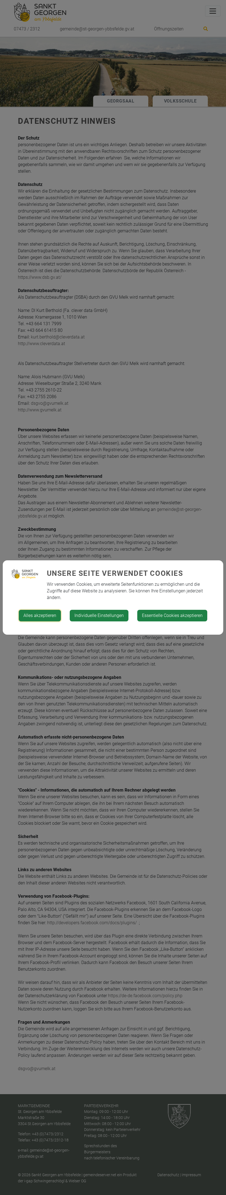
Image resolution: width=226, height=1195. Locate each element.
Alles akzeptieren (39, 615)
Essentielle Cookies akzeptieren (172, 615)
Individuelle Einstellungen (99, 615)
